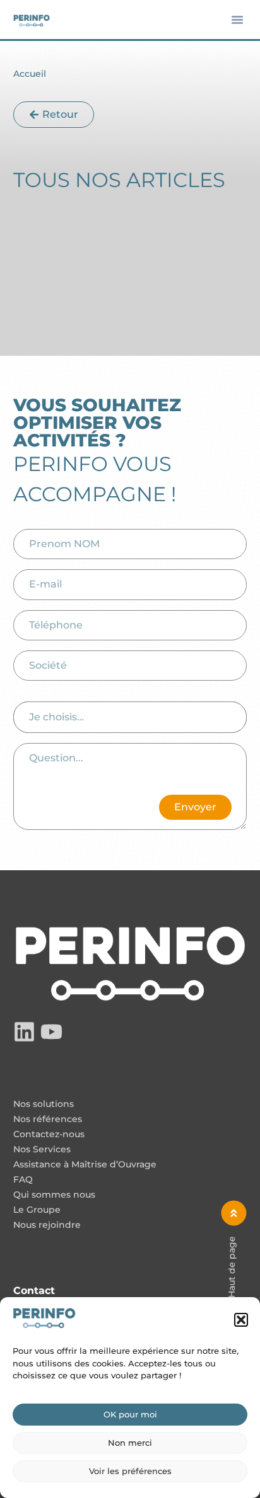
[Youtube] (51, 1032)
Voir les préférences (130, 1471)
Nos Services (42, 1150)
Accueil (29, 73)
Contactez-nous (49, 1135)
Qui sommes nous (54, 1195)
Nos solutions (43, 1104)
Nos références (47, 1120)
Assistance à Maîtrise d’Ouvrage (85, 1165)
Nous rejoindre (47, 1225)
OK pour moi (130, 1414)
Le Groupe (37, 1210)
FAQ (23, 1180)
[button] (241, 1320)
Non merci (130, 1443)
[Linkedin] (24, 1032)
